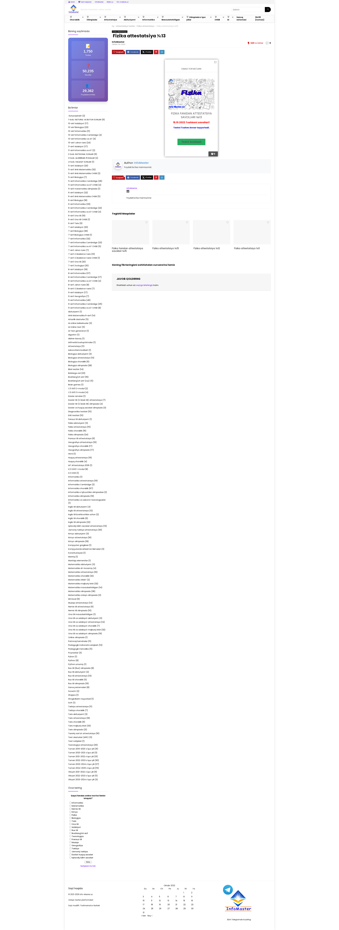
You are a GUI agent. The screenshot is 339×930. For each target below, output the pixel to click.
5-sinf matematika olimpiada (82, 188)
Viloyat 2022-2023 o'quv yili (81, 775)
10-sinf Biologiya (76, 127)
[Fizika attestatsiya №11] (252, 221)
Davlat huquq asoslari (82, 854)
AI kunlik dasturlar (76, 319)
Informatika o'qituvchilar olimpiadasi (86, 492)
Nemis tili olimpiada (77, 610)
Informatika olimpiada (79, 496)
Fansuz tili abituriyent (78, 419)
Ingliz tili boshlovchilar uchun (81, 514)
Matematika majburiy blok (81, 583)
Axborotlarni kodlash (78, 350)
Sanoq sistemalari (77, 687)
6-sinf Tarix (73, 223)
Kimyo (75, 812)
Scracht (72, 691)
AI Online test (74, 327)
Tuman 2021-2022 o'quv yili (81, 756)
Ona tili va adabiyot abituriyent (83, 618)
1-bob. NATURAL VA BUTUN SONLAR (84, 119)
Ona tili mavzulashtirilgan (80, 614)
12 (160, 900)
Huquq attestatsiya (78, 457)
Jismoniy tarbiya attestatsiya (82, 529)
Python (71, 660)
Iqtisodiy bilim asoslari (82, 857)
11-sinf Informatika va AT (80, 150)
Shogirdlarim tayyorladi (79, 698)
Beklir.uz (110, 2)
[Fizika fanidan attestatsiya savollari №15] (130, 221)
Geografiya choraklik (78, 446)
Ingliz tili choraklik (76, 518)
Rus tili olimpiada (76, 683)
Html (70, 453)
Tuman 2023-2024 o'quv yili (81, 764)
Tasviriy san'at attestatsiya (81, 733)
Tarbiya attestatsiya (78, 706)
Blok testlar (73, 369)
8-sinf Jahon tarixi (77, 284)
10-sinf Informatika (77, 131)
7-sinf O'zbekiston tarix (79, 254)
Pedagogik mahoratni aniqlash (83, 645)
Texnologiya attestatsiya (80, 744)
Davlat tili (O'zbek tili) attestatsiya (85, 400)
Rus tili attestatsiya (77, 675)
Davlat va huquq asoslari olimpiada (85, 407)
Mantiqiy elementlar (78, 560)
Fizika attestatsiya (145, 26)
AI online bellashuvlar (78, 323)
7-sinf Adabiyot (75, 227)
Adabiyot (76, 827)
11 (151, 900)
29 (184, 908)
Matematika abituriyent (80, 564)
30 (192, 908)
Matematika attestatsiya (80, 572)
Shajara (72, 695)
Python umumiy (75, 664)
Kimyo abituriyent (76, 533)
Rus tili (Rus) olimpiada (79, 668)
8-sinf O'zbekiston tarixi (79, 288)
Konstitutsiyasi (75, 552)
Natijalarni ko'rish (88, 866)
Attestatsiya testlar (125, 26)
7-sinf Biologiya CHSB (78, 234)
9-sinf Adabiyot (75, 292)
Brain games (74, 384)
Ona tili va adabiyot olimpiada (83, 633)
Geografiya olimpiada (79, 450)
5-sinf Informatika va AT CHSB (83, 184)
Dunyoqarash (75, 115)
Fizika (74, 815)
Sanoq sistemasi (241, 18)
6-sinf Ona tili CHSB (77, 219)
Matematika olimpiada (79, 591)
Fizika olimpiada (76, 434)
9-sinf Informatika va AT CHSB (82, 307)
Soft (70, 702)
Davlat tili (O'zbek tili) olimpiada (83, 403)
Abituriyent (73, 311)
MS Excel (72, 599)
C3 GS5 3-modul (76, 392)
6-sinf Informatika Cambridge (82, 208)
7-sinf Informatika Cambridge (82, 242)
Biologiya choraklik (77, 361)
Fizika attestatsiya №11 (246, 248)
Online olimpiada (76, 637)
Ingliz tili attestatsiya (78, 510)
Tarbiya (75, 848)
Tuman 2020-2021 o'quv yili (81, 752)
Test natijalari (75, 741)
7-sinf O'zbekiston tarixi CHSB (82, 257)
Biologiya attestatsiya (79, 357)
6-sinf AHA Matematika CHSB (82, 196)
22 (184, 904)
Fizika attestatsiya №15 (165, 248)
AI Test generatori (77, 330)
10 (143, 900)
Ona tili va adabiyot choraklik (82, 625)
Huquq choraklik (75, 461)
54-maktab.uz (122, 2)
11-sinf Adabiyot (76, 146)
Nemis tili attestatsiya (79, 606)
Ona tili (75, 824)
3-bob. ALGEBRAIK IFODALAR (81, 158)
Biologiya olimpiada (77, 365)
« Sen (143, 915)
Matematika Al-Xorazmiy (80, 568)
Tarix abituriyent (76, 714)
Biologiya (76, 818)
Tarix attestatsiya (77, 718)
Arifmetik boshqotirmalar (80, 342)
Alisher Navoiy (75, 338)
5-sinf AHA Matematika (79, 169)
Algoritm (72, 334)
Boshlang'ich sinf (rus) (79, 380)
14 (176, 900)
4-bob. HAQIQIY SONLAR (79, 161)
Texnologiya (78, 836)
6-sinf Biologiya (75, 200)
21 (176, 904)
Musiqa (75, 842)
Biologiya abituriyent (78, 353)
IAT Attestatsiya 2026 (78, 465)
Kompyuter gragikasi (78, 545)
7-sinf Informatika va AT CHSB (82, 246)
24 (144, 908)
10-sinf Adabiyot (76, 123)
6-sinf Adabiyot (75, 192)
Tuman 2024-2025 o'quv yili (81, 768)
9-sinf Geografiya (77, 296)
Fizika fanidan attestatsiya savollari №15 (127, 250)
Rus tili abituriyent (77, 672)
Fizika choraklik (75, 430)
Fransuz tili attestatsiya (79, 438)
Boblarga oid (74, 373)
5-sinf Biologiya (75, 177)
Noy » (150, 915)
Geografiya (77, 845)
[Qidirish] (268, 9)
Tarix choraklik (75, 721)
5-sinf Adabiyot (76, 165)
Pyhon (71, 656)
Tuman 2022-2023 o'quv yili (81, 760)
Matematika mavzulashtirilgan (83, 587)
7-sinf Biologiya (75, 231)
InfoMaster (99, 2)
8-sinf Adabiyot (75, 269)
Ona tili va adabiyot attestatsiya (84, 622)
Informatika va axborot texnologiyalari (87, 499)
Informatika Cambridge (79, 484)
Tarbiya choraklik (76, 710)
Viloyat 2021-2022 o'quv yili (80, 771)
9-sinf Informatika (77, 300)
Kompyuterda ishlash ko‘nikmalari (84, 549)
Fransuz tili (77, 839)
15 (184, 900)
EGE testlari (73, 415)
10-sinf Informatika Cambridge (83, 135)
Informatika (73, 476)
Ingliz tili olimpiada (77, 522)
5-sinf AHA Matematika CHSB (82, 173)
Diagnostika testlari (77, 411)
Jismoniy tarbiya (80, 851)
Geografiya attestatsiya (80, 442)
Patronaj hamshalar (78, 641)
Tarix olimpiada (75, 729)
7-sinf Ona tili (74, 261)
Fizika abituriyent (76, 423)
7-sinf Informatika (77, 238)
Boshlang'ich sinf (76, 377)
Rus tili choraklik (75, 679)
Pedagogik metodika (78, 648)
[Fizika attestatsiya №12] (211, 221)
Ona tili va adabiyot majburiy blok (84, 629)
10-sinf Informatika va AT (80, 138)
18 (152, 904)
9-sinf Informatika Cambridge (82, 304)
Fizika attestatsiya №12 (206, 248)
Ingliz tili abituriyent (77, 506)
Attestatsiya (74, 346)
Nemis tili (76, 808)
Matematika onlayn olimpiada (83, 595)
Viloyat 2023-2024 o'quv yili (81, 779)
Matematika (78, 805)
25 (152, 908)
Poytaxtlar (73, 652)
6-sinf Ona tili (74, 215)
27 (169, 908)
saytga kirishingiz (144, 285)
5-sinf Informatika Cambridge (83, 181)
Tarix (74, 821)
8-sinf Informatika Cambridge (82, 277)
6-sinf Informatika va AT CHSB (82, 211)
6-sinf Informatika (77, 204)
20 (169, 904)
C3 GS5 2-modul (76, 388)
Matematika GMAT (77, 579)
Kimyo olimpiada (76, 541)
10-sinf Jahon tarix (77, 142)
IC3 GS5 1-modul (76, 469)
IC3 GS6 (72, 473)
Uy (113, 26)
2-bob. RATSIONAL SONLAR (80, 154)
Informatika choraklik (78, 488)
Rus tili (75, 830)
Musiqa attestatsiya (78, 602)
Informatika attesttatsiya (80, 480)
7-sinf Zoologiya (76, 265)
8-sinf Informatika (77, 273)
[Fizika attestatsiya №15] (171, 221)
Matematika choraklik (78, 575)
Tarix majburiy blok (77, 725)
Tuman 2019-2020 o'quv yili (81, 748)
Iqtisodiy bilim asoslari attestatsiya (85, 526)
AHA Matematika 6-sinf (79, 315)
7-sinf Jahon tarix (76, 250)
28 (176, 908)
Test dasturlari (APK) (78, 737)
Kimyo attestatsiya (77, 537)
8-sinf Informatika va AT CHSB (82, 280)
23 (192, 904)
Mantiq (71, 556)
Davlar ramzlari (75, 396)
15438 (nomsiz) (259, 18)
